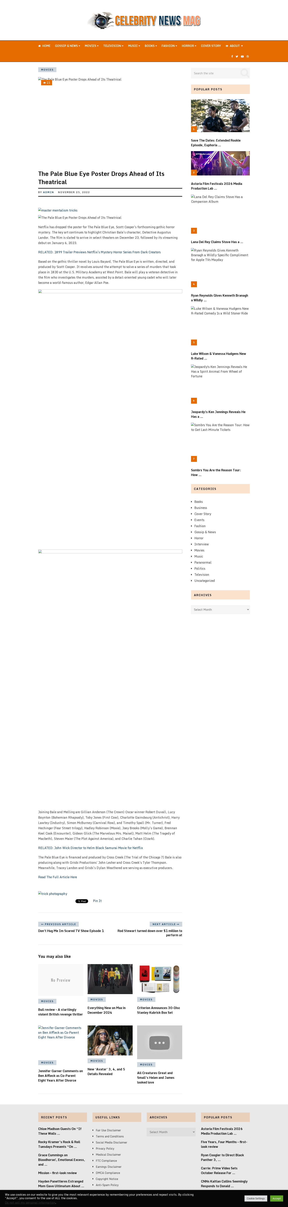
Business (200, 507)
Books (150, 46)
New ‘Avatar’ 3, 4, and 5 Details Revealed (106, 1071)
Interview (201, 544)
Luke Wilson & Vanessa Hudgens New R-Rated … (218, 356)
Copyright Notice (107, 1179)
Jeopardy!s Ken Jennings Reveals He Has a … (218, 414)
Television (112, 46)
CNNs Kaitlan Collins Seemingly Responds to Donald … (224, 1183)
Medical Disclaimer (108, 1154)
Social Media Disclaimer (111, 1142)
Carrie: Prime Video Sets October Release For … (219, 1170)
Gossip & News (67, 46)
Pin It (97, 900)
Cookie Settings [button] (256, 1198)
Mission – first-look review (57, 1173)
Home (46, 46)
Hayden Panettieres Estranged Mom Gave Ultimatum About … (61, 1183)
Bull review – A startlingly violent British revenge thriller (60, 1012)
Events (199, 519)
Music (133, 46)
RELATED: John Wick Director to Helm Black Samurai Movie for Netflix (90, 847)
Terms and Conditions (110, 1136)
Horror (188, 46)
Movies (91, 46)
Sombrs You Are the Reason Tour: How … (216, 472)
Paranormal (203, 562)
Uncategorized (204, 580)
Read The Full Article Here (57, 877)
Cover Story (211, 46)
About (234, 46)
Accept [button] (277, 1198)
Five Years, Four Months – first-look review (224, 1144)
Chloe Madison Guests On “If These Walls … (60, 1131)
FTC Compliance (106, 1160)
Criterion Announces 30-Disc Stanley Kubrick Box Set (158, 1010)
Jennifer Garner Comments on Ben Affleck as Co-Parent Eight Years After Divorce (60, 1075)
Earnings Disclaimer (108, 1166)
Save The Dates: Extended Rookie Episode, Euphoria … (216, 142)
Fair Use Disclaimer (108, 1130)
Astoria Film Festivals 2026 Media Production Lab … (216, 186)
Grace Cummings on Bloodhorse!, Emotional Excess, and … (61, 1160)
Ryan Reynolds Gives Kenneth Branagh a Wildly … (219, 297)
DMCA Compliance (108, 1173)
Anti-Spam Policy (107, 1185)
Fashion (169, 46)
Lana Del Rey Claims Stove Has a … (217, 242)
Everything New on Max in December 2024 (107, 1010)
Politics (199, 568)
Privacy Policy (105, 1148)
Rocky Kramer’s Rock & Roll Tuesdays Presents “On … (59, 1144)
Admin (48, 192)
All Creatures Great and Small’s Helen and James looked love (155, 1077)
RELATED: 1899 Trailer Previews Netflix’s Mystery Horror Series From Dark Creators (99, 252)
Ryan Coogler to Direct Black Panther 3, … (222, 1157)
